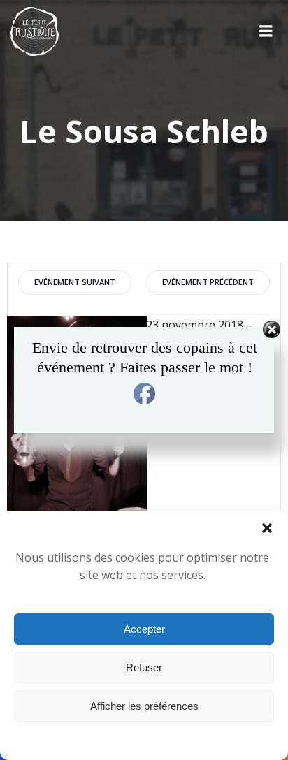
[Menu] (266, 31)
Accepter (144, 629)
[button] (267, 528)
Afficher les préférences (144, 706)
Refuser (144, 667)
